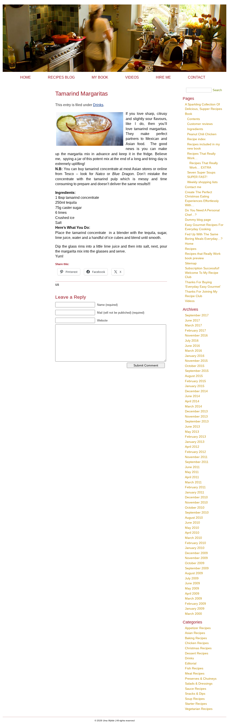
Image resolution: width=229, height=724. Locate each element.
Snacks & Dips (195, 693)
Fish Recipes (194, 668)
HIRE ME (163, 77)
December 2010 (196, 497)
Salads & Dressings (198, 683)
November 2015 (196, 360)
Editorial (190, 663)
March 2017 (193, 325)
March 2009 (193, 598)
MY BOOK (100, 77)
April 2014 (192, 401)
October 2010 (194, 507)
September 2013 (197, 421)
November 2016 (196, 335)
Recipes (190, 249)
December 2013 (196, 411)
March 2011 (193, 482)
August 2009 (194, 573)
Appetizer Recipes (198, 628)
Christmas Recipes (198, 648)
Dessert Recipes (196, 653)
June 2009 (192, 583)
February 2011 (195, 487)
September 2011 (196, 462)
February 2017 (195, 330)
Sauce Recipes (195, 688)
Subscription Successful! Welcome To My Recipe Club (202, 272)
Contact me (193, 187)
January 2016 (194, 356)
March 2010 (193, 538)
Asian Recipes (195, 633)
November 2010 (196, 502)
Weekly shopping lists (202, 182)
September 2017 (197, 315)
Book (188, 114)
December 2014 (196, 391)
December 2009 (196, 553)
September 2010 (197, 512)
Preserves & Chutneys (200, 678)
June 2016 (192, 345)
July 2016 (192, 340)
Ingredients (195, 129)
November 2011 (196, 457)
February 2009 (195, 603)
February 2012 (195, 452)
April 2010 (192, 532)
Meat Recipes (194, 673)
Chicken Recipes (197, 643)
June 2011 (192, 467)
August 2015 (194, 376)
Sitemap (191, 263)
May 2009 (192, 588)
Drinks (98, 105)
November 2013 (196, 416)
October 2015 (194, 366)
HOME (25, 77)
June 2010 (192, 522)
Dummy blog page (198, 219)
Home (189, 243)
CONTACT (196, 77)
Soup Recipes (195, 698)
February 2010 (195, 543)
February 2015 (195, 381)
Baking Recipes (196, 638)
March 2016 (193, 350)
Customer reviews (200, 124)
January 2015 (194, 386)
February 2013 (195, 436)
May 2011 (192, 472)
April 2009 (192, 593)
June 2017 (192, 320)
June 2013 (192, 426)
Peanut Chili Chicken (201, 134)
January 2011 (194, 492)
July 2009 (192, 578)
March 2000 (193, 613)
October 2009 (194, 563)
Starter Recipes (196, 703)
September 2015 (197, 371)
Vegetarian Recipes (198, 709)
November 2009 (196, 558)
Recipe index (196, 139)
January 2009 (194, 608)
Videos (190, 301)
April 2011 (192, 477)
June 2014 (192, 396)
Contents (193, 119)
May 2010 (192, 527)
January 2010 (194, 548)
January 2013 (194, 441)
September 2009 (197, 568)
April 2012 (192, 446)
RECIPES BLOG (61, 77)
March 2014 (193, 406)
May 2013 (192, 431)
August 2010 (194, 517)
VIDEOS (132, 77)
